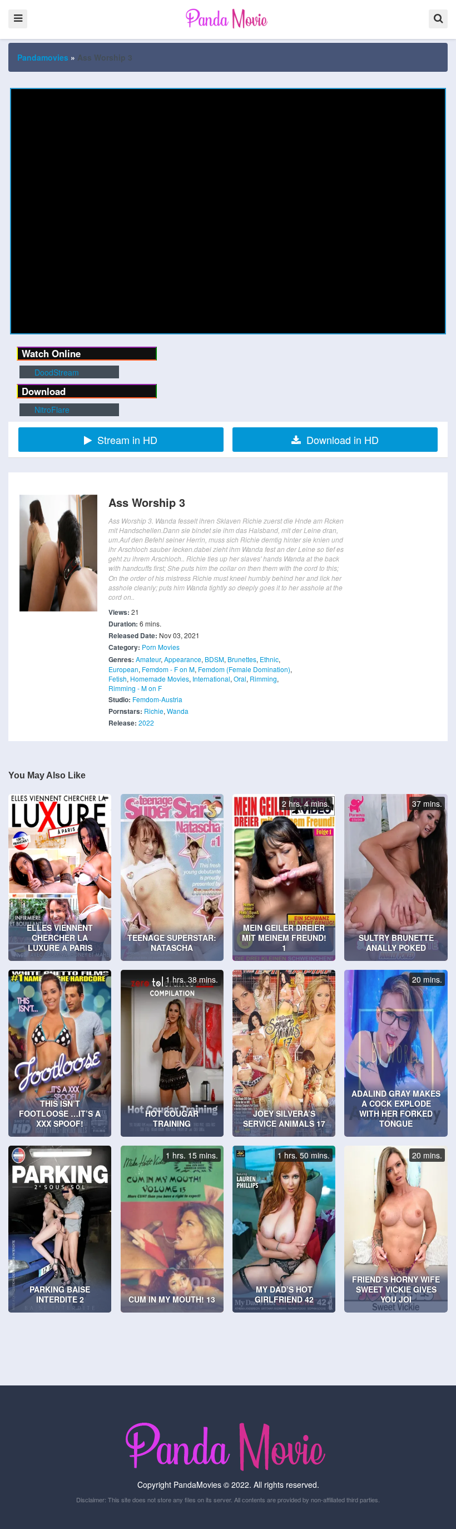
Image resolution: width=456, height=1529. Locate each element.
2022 (146, 722)
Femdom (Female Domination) (244, 669)
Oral (240, 678)
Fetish (117, 678)
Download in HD (342, 439)
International (211, 678)
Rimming (263, 678)
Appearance (182, 659)
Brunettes (241, 659)
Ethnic (269, 659)
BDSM (214, 659)
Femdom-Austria (157, 699)
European (123, 669)
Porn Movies (161, 647)
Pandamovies (42, 57)
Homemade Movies (159, 678)
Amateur (148, 659)
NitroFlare (51, 409)
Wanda (178, 711)
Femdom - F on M (168, 669)
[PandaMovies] (227, 18)
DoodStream (55, 372)
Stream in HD (127, 439)
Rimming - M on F (135, 688)
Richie (153, 711)
